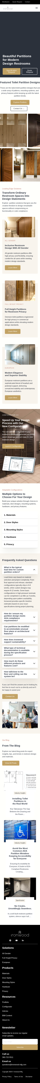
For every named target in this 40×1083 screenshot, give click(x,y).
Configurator (7, 1007)
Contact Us (10, 696)
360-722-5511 (7, 1057)
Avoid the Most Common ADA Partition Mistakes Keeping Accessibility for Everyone (20, 853)
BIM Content (7, 1015)
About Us (6, 1020)
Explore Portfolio (20, 102)
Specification (20, 900)
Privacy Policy (7, 1076)
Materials (5, 973)
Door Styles (6, 978)
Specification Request (11, 71)
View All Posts (10, 763)
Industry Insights (20, 793)
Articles (5, 1011)
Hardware (6, 987)
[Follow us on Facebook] (32, 940)
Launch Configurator (13, 446)
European (6, 962)
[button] (20, 515)
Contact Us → (18, 108)
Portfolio (5, 1002)
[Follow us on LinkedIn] (23, 940)
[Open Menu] (37, 7)
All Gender (6, 953)
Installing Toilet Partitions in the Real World (20, 801)
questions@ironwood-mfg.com (14, 1065)
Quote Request (29, 71)
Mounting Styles (8, 982)
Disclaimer (29, 1076)
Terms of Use (18, 1076)
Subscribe (20, 1047)
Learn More (12, 268)
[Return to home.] (20, 933)
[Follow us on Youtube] (16, 940)
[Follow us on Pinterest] (10, 940)
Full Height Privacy (9, 958)
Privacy (5, 991)
